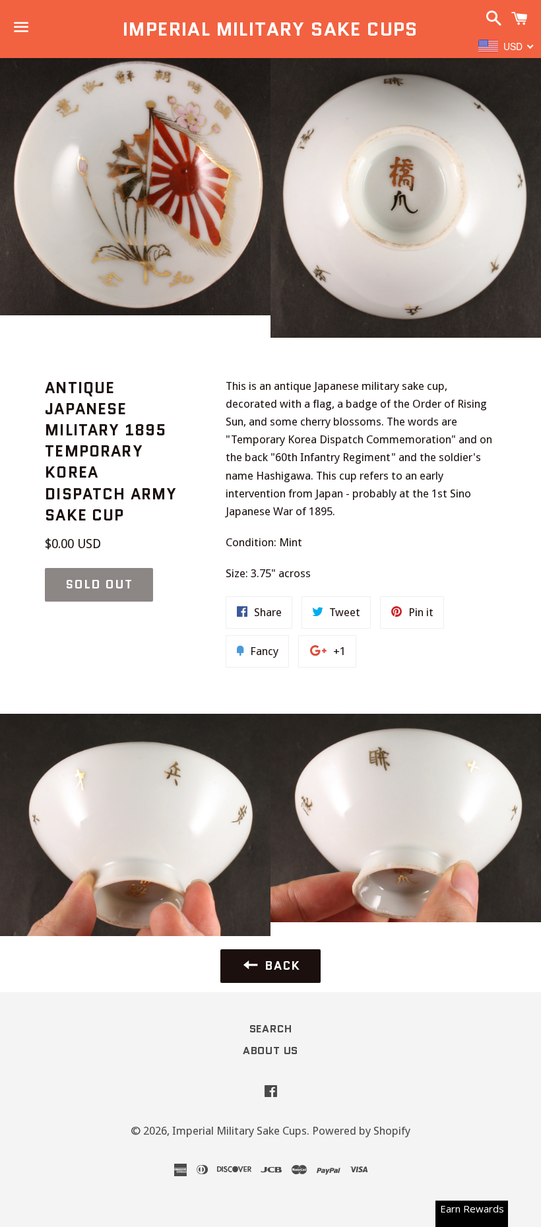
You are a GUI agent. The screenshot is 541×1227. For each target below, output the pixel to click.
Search (270, 1028)
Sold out (98, 584)
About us (270, 1050)
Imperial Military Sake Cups (270, 29)
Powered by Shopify (361, 1130)
